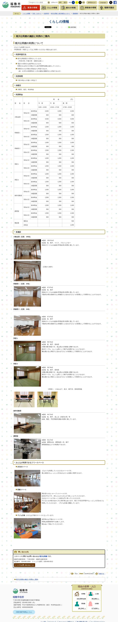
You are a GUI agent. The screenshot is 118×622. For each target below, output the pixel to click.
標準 (60, 2)
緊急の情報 (30, 7)
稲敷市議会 (107, 7)
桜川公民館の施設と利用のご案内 (27, 579)
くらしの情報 (50, 7)
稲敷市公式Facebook (115, 2)
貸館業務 (75, 13)
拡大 (65, 2)
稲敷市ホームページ (11, 5)
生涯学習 (46, 13)
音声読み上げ (92, 2)
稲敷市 (20, 591)
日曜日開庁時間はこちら (24, 612)
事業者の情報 (88, 7)
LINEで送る (72, 27)
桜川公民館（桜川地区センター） (60, 13)
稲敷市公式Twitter (110, 2)
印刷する (101, 573)
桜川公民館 (43, 556)
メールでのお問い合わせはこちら (24, 565)
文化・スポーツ (36, 13)
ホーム (17, 13)
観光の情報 (69, 7)
